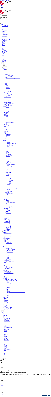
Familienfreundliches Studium (4, 41)
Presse (1, 22)
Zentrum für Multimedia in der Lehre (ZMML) (6, 39)
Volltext (1, 16)
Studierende (4, 313)
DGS (1, 386)
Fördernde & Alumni (3, 21)
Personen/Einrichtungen (4, 358)
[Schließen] (2, 67)
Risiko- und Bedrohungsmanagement (7, 349)
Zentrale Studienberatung (4, 38)
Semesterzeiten (3, 43)
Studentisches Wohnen (4, 56)
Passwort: (1, 366)
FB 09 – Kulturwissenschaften (7, 322)
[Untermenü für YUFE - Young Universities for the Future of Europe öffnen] (13, 273)
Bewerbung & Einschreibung (4, 40)
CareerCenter (3, 48)
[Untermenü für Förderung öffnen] (7, 290)
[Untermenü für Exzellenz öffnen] (6, 69)
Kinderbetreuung (3, 52)
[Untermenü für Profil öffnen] (4, 68)
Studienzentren (5, 330)
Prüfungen (3, 42)
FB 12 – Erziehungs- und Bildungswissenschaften (6, 30)
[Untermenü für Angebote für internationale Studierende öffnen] (12, 193)
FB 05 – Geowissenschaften (6, 320)
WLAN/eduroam (3, 58)
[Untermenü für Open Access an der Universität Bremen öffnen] (11, 233)
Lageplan (3, 55)
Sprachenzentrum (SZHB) (4, 36)
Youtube (2, 393)
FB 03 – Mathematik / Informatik (5, 26)
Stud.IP (3, 44)
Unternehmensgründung (4, 50)
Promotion (3, 49)
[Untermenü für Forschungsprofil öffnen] (6, 232)
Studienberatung (3, 45)
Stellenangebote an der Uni (4, 51)
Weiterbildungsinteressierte (5, 314)
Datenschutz (2, 385)
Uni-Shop (5, 350)
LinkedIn (2, 394)
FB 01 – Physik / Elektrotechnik (5, 25)
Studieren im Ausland (6, 339)
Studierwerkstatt (3, 37)
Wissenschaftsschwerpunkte (4, 61)
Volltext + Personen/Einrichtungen (4, 17)
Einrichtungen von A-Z (4, 31)
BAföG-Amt (3, 33)
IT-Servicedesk (3, 54)
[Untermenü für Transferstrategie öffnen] (7, 77)
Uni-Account (3, 57)
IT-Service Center (3, 35)
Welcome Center (5, 331)
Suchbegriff (2, 357)
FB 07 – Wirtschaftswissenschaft (7, 321)
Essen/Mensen (3, 53)
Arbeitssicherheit (3, 32)
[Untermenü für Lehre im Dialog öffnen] (8, 201)
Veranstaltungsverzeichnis (6, 340)
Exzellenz (3, 59)
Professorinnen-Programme (4, 60)
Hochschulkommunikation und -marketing (5, 34)
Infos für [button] (2, 312)
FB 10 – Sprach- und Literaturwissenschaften (6, 29)
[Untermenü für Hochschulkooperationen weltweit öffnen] (10, 271)
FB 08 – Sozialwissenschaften (4, 28)
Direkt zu (2, 24)
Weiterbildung (3, 47)
